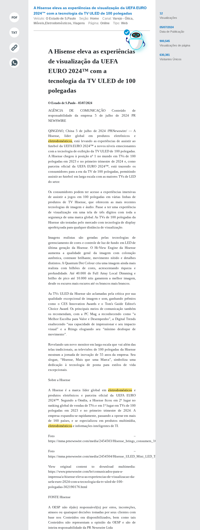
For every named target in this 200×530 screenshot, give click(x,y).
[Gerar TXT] (14, 32)
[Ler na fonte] (14, 47)
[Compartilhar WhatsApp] (14, 63)
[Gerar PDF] (14, 17)
